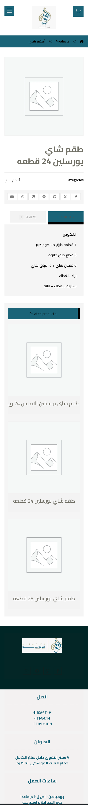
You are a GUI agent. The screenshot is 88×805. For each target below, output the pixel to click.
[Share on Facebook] (76, 196)
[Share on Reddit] (44, 196)
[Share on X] (65, 196)
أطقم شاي (12, 180)
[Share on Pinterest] (54, 196)
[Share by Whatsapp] (22, 196)
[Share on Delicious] (33, 196)
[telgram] (37, 671)
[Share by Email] (12, 196)
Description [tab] (65, 216)
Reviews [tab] (29, 216)
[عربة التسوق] (78, 10)
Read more (32, 404)
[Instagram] (27, 671)
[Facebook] (58, 671)
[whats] (47, 671)
